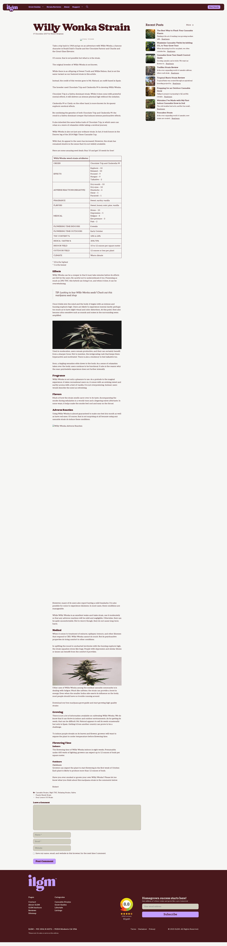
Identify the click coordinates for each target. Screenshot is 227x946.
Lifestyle (59, 908)
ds (218, 7)
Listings (58, 910)
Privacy (152, 929)
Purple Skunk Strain (43, 795)
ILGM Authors (35, 908)
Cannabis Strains (42, 793)
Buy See (213, 7)
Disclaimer (142, 929)
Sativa (73, 793)
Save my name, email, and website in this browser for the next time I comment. (71, 853)
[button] (87, 7)
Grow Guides (35, 7)
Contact (32, 902)
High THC (53, 793)
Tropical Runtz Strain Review (171, 78)
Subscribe (170, 914)
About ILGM (34, 905)
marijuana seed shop (66, 295)
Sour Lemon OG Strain (44, 797)
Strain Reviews (54, 7)
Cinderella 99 (107, 113)
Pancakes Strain (165, 113)
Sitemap (32, 913)
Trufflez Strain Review (167, 67)
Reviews (32, 910)
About (67, 7)
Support (76, 7)
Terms (133, 929)
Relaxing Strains (64, 793)
